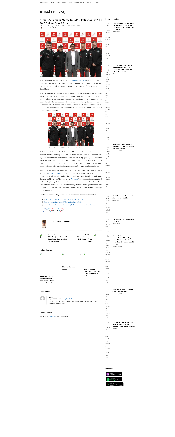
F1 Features (44, 2)
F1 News (64, 26)
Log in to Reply (68, 299)
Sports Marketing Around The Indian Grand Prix (62, 202)
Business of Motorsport (48, 26)
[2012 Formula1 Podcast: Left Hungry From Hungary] (97, 237)
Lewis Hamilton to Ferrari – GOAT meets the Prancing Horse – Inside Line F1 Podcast (124, 324)
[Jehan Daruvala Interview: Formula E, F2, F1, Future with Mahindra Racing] (107, 168)
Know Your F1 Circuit (76, 2)
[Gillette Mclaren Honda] (71, 259)
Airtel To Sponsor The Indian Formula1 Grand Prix (63, 199)
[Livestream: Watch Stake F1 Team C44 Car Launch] (107, 304)
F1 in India (58, 26)
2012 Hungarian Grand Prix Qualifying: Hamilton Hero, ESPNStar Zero (58, 239)
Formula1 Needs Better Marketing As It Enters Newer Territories (69, 205)
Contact (96, 2)
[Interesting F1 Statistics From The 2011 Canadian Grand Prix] (93, 260)
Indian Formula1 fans (56, 173)
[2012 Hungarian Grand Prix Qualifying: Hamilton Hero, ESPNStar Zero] (43, 237)
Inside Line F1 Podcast (58, 2)
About (89, 2)
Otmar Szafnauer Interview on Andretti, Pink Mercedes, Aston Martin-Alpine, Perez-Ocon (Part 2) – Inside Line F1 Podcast (124, 240)
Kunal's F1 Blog (52, 12)
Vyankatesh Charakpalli (49, 28)
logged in (52, 316)
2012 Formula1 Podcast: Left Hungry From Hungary (83, 239)
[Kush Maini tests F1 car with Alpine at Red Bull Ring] (107, 205)
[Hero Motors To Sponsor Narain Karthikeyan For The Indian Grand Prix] (49, 263)
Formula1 (74, 179)
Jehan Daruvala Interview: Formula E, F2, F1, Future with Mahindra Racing (123, 147)
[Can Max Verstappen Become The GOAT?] (107, 225)
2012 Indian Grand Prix (77, 80)
